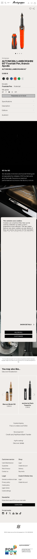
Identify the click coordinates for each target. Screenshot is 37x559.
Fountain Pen (7, 86)
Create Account (23, 466)
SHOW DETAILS (25, 324)
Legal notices (5, 488)
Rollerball (17, 86)
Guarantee (5, 466)
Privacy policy (6, 482)
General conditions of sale (9, 479)
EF (3, 92)
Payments (21, 471)
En (9, 2)
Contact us (5, 471)
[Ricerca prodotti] (5, 2)
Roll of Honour (6, 469)
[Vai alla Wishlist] (31, 2)
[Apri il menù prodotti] (2, 2)
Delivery (21, 469)
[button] (15, 53)
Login (20, 463)
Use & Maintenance (7, 463)
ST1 (16, 92)
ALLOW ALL (18, 332)
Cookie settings (6, 491)
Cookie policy (6, 485)
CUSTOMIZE (18, 336)
